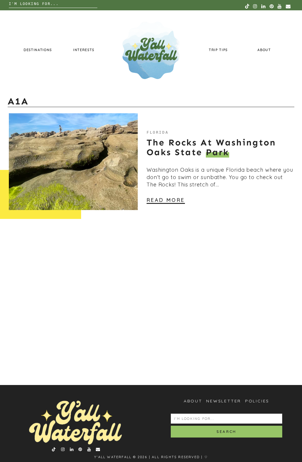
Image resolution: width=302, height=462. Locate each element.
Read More (166, 200)
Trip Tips (218, 50)
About (264, 50)
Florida (157, 132)
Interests (83, 50)
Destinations (38, 50)
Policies (257, 401)
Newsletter (223, 401)
